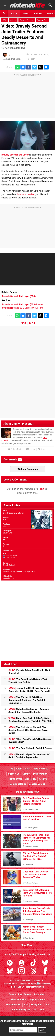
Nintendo (6, 526)
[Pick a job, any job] (27, 135)
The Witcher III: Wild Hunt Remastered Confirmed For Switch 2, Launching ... (27, 700)
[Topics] (5, 5)
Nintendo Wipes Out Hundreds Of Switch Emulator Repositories (29, 756)
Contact (26, 773)
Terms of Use (15, 779)
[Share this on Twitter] (34, 67)
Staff (27, 768)
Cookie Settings (18, 784)
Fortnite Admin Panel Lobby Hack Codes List (29, 671)
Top (11, 768)
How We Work (40, 768)
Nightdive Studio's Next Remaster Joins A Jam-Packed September (29, 710)
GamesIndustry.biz (20, 1009)
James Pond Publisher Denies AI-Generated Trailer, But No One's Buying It (29, 690)
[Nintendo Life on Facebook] (45, 971)
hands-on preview (25, 194)
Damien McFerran (12, 59)
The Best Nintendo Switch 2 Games (30, 748)
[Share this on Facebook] (28, 67)
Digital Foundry (37, 999)
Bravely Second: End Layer (15, 154)
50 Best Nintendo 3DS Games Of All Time (22, 307)
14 (33, 323)
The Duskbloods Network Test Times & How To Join (27, 680)
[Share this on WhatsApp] (17, 67)
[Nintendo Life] (27, 5)
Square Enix (42, 20)
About (19, 768)
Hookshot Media (24, 981)
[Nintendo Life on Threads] (33, 971)
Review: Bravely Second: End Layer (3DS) (19, 572)
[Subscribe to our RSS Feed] (10, 963)
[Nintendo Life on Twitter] (45, 963)
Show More (27, 945)
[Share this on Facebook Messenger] (46, 67)
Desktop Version (37, 784)
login (42, 488)
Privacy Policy (40, 773)
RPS (42, 1009)
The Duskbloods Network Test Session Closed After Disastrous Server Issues (28, 730)
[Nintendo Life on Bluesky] (10, 971)
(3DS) (19, 296)
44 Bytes (32, 984)
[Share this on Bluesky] (23, 67)
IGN (26, 1004)
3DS (4, 20)
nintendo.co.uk (9, 578)
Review (22, 304)
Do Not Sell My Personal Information (27, 987)
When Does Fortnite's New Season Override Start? (29, 740)
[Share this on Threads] (40, 67)
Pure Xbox (39, 994)
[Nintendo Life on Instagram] (21, 971)
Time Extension (18, 999)
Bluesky (31, 449)
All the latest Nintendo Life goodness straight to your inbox (27, 1022)
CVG (35, 1009)
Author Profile (16, 449)
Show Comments (29, 469)
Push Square (24, 994)
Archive (43, 779)
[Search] (50, 5)
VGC (47, 1004)
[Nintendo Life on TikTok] (33, 963)
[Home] (4, 13)
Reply (42, 449)
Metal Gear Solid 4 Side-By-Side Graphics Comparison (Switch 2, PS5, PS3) (30, 719)
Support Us (13, 773)
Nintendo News (13, 1004)
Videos (13, 20)
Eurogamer (36, 1004)
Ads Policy (30, 779)
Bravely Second (26, 20)
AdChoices (45, 984)
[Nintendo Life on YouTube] (21, 963)
